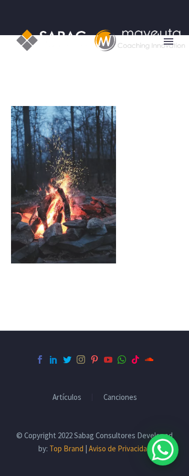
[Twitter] (67, 359)
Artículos (66, 397)
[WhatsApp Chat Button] (162, 450)
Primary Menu (168, 41)
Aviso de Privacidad (120, 448)
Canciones (120, 397)
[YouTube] (108, 359)
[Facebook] (40, 359)
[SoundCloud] (149, 359)
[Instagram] (81, 359)
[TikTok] (135, 359)
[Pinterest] (94, 359)
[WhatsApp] (122, 359)
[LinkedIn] (53, 359)
